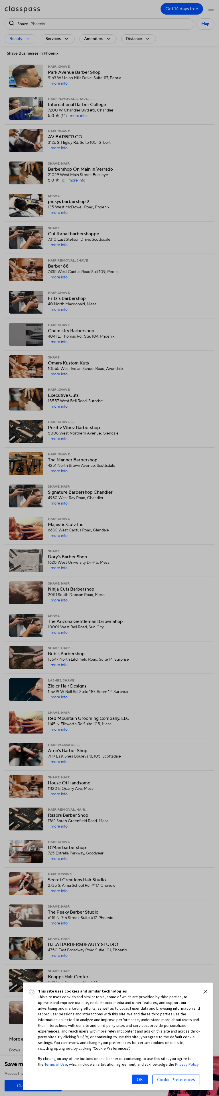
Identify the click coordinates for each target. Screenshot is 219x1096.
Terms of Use (55, 1064)
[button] (205, 992)
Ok (140, 1079)
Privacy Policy (187, 1064)
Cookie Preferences (176, 1079)
